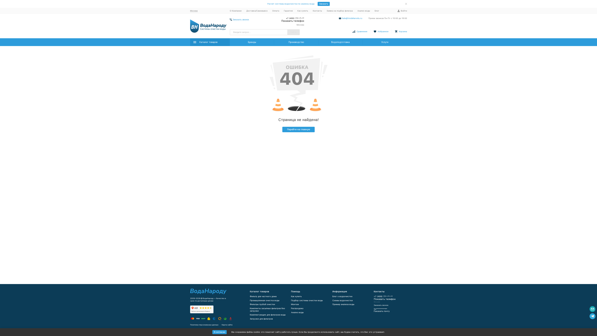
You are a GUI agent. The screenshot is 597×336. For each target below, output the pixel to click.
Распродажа (297, 308)
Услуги (384, 42)
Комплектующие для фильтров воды (268, 315)
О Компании (236, 11)
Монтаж (295, 304)
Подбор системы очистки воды (307, 300)
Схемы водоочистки (342, 300)
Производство (296, 42)
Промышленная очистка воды (264, 300)
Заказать (323, 4)
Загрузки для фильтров (261, 319)
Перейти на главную (298, 129)
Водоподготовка (340, 42)
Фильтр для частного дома (263, 296)
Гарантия (288, 11)
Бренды (252, 42)
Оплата (275, 11)
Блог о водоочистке (342, 296)
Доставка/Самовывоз (257, 11)
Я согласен (219, 332)
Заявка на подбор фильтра (340, 11)
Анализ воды (363, 11)
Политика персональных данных (204, 325)
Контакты (317, 11)
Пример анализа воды (343, 304)
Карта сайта (227, 325)
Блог (377, 11)
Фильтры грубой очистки (262, 304)
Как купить (302, 11)
